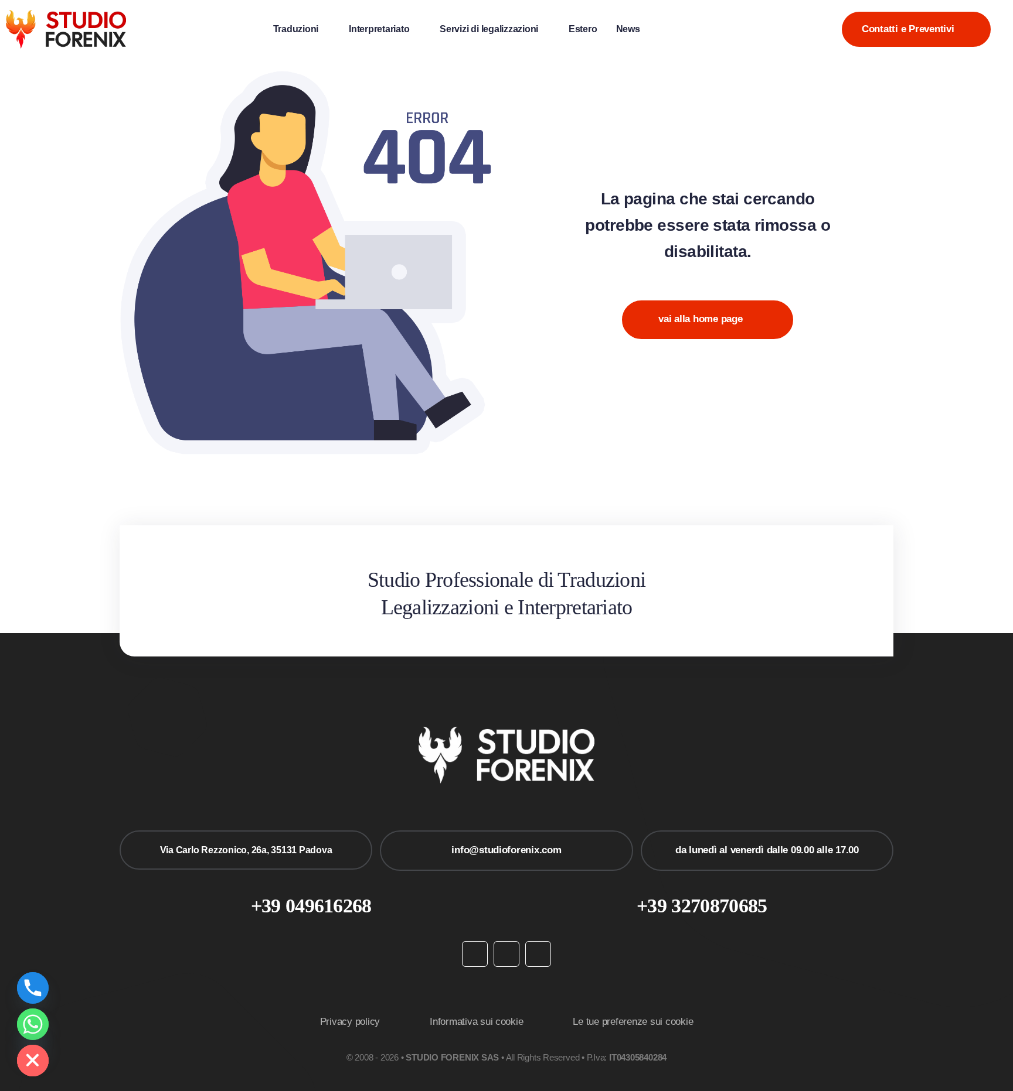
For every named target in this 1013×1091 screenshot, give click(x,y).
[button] (662, 29)
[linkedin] (538, 954)
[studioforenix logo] (66, 14)
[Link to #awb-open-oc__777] (1003, 29)
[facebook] (475, 954)
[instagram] (506, 954)
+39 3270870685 (702, 905)
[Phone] (33, 988)
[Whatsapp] (33, 1024)
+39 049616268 (311, 905)
